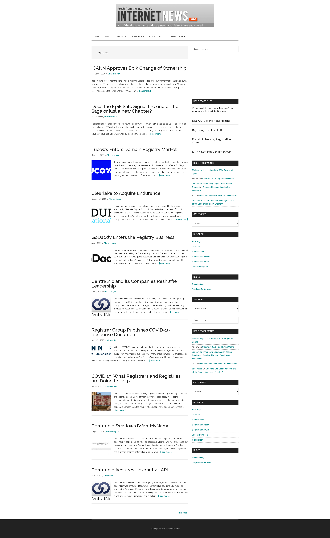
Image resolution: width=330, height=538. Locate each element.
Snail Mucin (197, 200)
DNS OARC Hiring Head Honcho (211, 120)
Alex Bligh (196, 241)
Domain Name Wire (200, 261)
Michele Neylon (199, 170)
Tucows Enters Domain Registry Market (134, 149)
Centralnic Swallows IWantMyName (131, 425)
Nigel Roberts (198, 440)
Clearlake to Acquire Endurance (126, 193)
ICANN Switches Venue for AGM (211, 151)
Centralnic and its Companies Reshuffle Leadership (134, 283)
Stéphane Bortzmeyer (202, 289)
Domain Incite (198, 251)
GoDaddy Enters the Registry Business (133, 237)
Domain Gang (198, 284)
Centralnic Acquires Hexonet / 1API (130, 469)
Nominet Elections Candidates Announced (218, 195)
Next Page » (183, 513)
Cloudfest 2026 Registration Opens (218, 178)
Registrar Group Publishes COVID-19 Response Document (131, 332)
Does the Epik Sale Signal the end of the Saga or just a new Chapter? (135, 109)
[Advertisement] (215, 75)
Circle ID (196, 246)
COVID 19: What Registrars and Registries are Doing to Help (136, 378)
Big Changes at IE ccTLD (207, 130)
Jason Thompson (200, 266)
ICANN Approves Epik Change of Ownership (139, 68)
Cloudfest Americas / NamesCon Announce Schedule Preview (212, 110)
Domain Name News (201, 256)
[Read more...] (145, 91)
